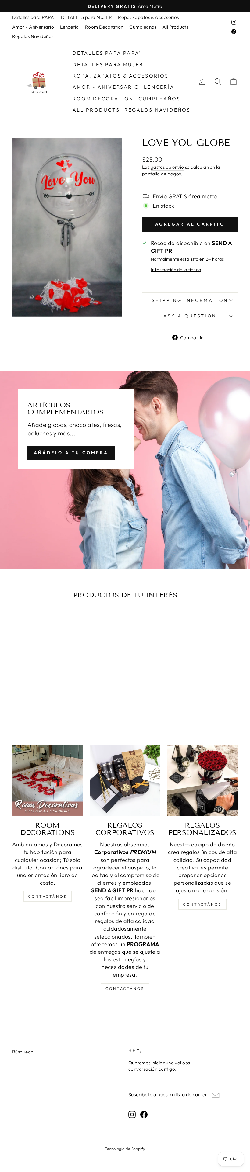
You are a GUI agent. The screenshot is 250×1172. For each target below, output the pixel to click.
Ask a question (189, 316)
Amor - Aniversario (33, 27)
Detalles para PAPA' (33, 17)
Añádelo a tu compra (71, 452)
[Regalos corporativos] (125, 780)
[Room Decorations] (47, 780)
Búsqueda (23, 1052)
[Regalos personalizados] (202, 780)
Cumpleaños (142, 27)
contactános (47, 896)
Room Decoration (104, 27)
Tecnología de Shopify (125, 1148)
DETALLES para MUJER (86, 17)
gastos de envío (167, 167)
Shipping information (190, 300)
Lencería (69, 27)
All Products (175, 27)
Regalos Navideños (33, 36)
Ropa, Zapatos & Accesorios (148, 17)
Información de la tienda (176, 269)
